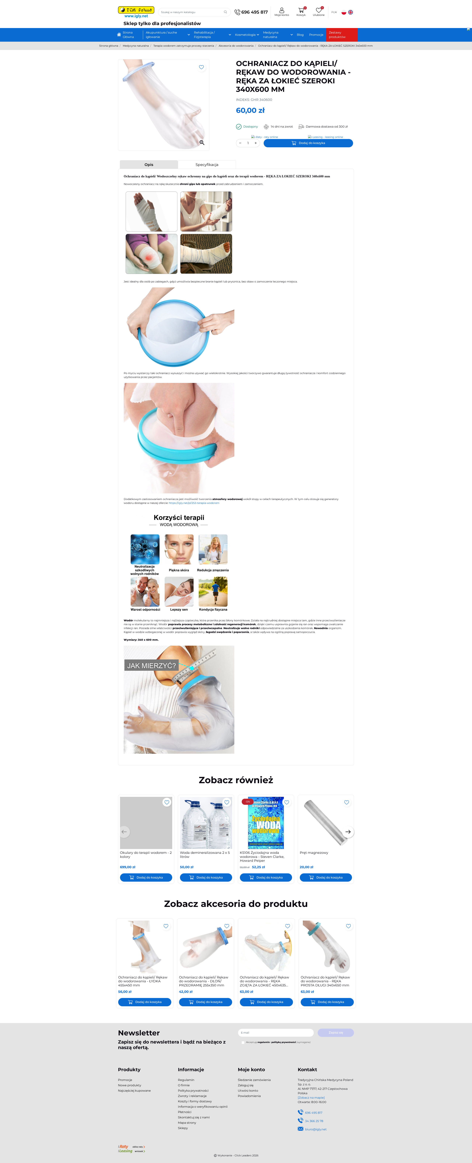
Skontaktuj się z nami (194, 1117)
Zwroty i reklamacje (192, 1096)
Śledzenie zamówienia (254, 1080)
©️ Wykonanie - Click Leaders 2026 (236, 1155)
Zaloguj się (246, 1085)
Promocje (125, 1080)
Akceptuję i (278, 1042)
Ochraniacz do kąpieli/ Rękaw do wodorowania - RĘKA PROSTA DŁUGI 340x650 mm (325, 981)
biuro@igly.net (316, 1129)
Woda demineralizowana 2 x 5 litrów (205, 855)
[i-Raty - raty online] (131, 1146)
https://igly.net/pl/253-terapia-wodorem (194, 503)
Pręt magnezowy (314, 853)
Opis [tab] (149, 164)
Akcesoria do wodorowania (236, 45)
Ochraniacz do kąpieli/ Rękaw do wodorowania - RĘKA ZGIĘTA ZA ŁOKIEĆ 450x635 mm (264, 983)
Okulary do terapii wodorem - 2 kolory (146, 855)
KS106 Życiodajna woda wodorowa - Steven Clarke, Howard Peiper (262, 857)
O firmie (184, 1085)
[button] (301, 12)
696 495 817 (254, 12)
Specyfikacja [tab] (207, 164)
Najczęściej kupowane (134, 1090)
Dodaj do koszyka (312, 143)
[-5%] (266, 822)
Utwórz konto (248, 1090)
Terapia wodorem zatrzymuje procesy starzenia (183, 45)
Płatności (184, 1112)
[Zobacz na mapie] (311, 1097)
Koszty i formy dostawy (195, 1101)
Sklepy (183, 1128)
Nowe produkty (129, 1085)
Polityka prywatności (193, 1090)
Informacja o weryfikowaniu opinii (203, 1106)
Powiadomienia (249, 1096)
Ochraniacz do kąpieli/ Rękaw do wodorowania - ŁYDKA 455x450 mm (142, 981)
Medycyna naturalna (136, 45)
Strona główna (108, 45)
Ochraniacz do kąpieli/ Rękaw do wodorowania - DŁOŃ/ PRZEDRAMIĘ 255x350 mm (203, 981)
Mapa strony (187, 1122)
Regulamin (186, 1080)
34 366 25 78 (314, 1121)
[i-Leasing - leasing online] (131, 1151)
